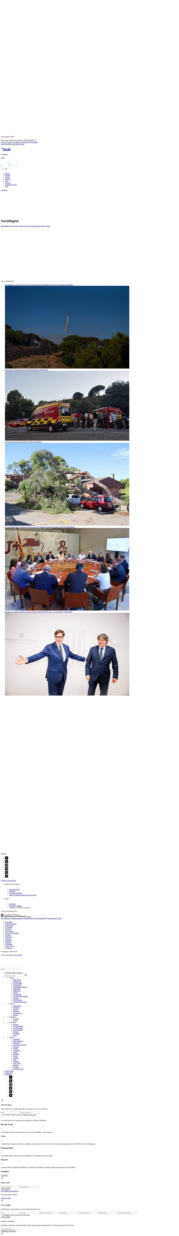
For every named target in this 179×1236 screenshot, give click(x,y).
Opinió (7, 177)
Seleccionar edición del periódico (11, 140)
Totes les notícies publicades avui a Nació (22, 895)
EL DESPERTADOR (20, 996)
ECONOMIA (17, 983)
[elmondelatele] (51, 918)
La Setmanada (18, 1028)
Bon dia (15, 1024)
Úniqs (15, 1020)
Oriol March (38, 442)
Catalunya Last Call (24, 226)
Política (7, 173)
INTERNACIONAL (20, 987)
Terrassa (16, 1067)
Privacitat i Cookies (15, 906)
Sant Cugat (17, 1063)
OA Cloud (18, 955)
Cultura (47, 226)
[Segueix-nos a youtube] (6, 873)
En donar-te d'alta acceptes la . (19, 1115)
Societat (7, 175)
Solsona (15, 1065)
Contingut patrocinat (38, 226)
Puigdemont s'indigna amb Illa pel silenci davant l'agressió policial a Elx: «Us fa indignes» (34, 612)
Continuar (4, 1175)
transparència (17, 1013)
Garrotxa (16, 1047)
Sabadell (16, 1061)
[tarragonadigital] (40, 918)
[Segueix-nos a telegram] (6, 870)
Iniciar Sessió (9, 1071)
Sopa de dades (18, 1030)
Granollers (16, 1050)
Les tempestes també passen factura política (19, 442)
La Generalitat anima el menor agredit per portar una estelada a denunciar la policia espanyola (35, 527)
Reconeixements (14, 889)
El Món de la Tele (11, 185)
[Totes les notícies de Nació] (6, 149)
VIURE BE (17, 994)
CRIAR (15, 998)
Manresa (16, 1054)
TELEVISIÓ (17, 1000)
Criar (6, 186)
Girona (15, 1048)
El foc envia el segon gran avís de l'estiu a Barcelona (22, 370)
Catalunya (16, 1039)
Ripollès (16, 1058)
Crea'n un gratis (6, 1198)
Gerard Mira (69, 285)
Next (6, 181)
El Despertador (18, 1026)
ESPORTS (16, 989)
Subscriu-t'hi (9, 1073)
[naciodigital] (5, 918)
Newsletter (8, 1074)
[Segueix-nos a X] (6, 862)
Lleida (15, 1052)
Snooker (16, 1019)
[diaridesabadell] (16, 918)
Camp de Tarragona (19, 1045)
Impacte (7, 179)
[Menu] (4, 170)
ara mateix (4, 190)
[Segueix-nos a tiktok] (6, 877)
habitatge (16, 1011)
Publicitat (12, 891)
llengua (15, 1015)
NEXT (15, 993)
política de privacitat (29, 1115)
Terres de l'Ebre (18, 1069)
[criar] (59, 918)
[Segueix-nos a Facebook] (6, 859)
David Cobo (44, 370)
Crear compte (6, 1217)
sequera (15, 1009)
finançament (17, 1006)
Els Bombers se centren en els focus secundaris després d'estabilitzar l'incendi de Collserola (35, 285)
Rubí (14, 1060)
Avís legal (12, 904)
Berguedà (14, 226)
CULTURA (17, 985)
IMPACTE (17, 991)
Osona (15, 1056)
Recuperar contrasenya (9, 1231)
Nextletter (16, 1034)
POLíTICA (17, 980)
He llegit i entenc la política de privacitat (16, 1215)
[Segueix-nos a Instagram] (6, 866)
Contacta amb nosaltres (8, 880)
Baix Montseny (6, 226)
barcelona (16, 1007)
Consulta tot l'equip (15, 893)
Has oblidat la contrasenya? (10, 1191)
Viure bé (8, 183)
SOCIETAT (17, 981)
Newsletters (16, 142)
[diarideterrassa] (28, 918)
